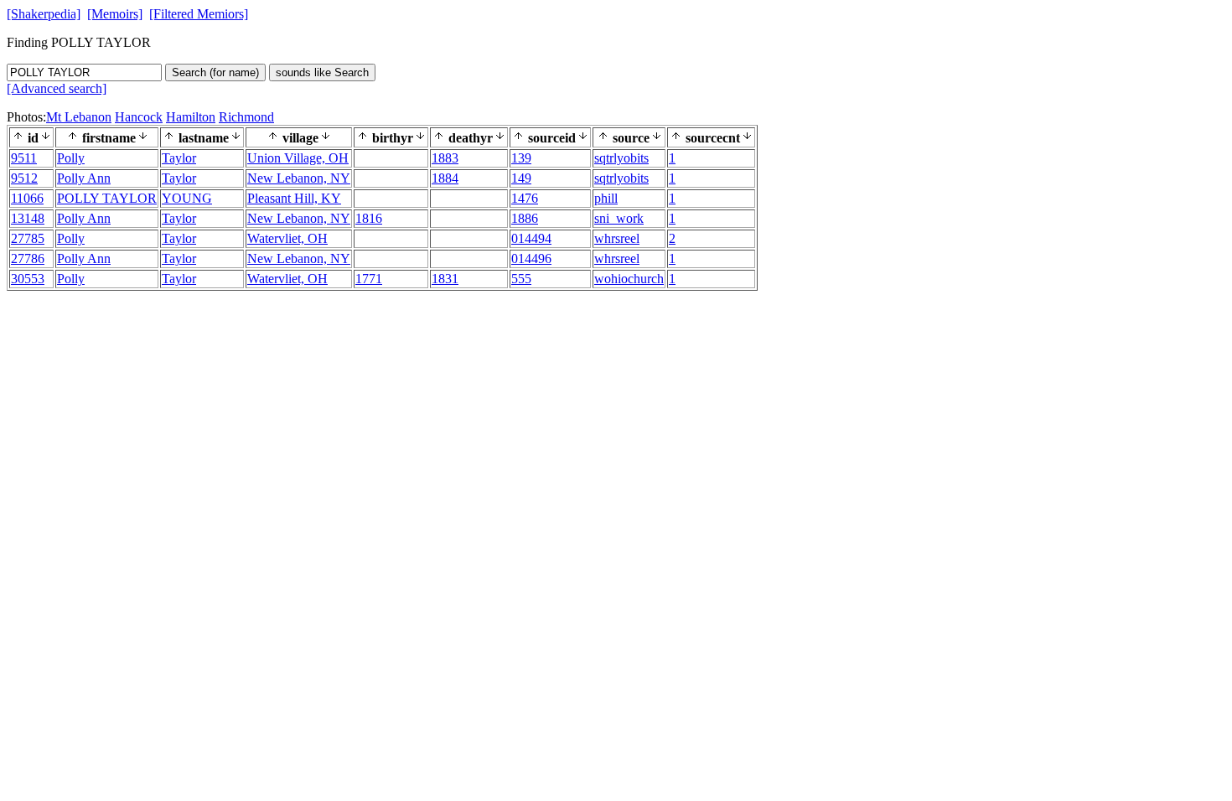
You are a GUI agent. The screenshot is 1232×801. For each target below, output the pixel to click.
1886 (524, 218)
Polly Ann (84, 178)
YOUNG (187, 198)
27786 (27, 258)
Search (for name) (215, 72)
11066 (27, 198)
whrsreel (616, 238)
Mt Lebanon (78, 117)
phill (606, 198)
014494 (531, 238)
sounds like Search (322, 72)
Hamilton (190, 117)
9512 (24, 178)
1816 (368, 218)
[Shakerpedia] (43, 14)
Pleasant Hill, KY (294, 198)
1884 (445, 178)
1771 (368, 278)
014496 (531, 258)
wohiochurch (629, 278)
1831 (445, 278)
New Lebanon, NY (298, 178)
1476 (524, 198)
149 (521, 178)
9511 (24, 158)
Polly (71, 158)
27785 (27, 238)
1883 (445, 158)
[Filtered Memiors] (198, 14)
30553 (27, 278)
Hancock (139, 117)
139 (521, 158)
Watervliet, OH (287, 238)
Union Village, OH (298, 158)
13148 (27, 218)
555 (521, 278)
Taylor (179, 158)
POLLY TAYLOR (107, 198)
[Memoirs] (114, 14)
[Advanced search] (56, 88)
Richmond (246, 117)
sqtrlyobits (621, 158)
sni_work (619, 218)
